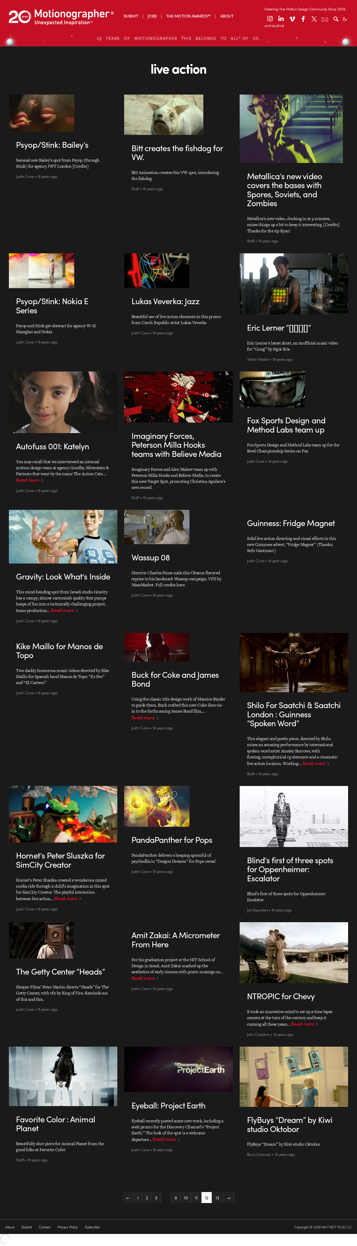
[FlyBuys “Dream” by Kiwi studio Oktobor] (294, 1077)
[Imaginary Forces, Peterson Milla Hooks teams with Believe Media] (178, 397)
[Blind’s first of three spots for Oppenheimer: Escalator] (294, 816)
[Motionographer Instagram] (270, 18)
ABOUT (226, 16)
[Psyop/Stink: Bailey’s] (63, 113)
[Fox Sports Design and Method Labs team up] (294, 389)
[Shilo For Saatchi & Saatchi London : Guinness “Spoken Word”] (294, 662)
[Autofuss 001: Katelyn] (63, 402)
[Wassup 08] (178, 527)
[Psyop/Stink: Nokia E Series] (63, 270)
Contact (44, 1227)
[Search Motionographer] (336, 18)
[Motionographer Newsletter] (325, 18)
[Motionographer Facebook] (303, 18)
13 (217, 1197)
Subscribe (92, 1227)
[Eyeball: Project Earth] (178, 1069)
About (9, 1227)
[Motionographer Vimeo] (292, 18)
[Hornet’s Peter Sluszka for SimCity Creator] (63, 814)
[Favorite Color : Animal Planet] (63, 1076)
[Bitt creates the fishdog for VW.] (178, 115)
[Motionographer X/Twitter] (314, 18)
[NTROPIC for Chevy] (294, 952)
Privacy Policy (67, 1227)
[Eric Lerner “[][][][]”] (294, 284)
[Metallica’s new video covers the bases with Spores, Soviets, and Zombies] (294, 129)
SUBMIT (131, 16)
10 (186, 1197)
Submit (26, 1227)
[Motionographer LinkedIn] (281, 18)
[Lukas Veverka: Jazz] (178, 270)
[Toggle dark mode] (344, 18)
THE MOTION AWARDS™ (188, 16)
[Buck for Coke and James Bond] (178, 647)
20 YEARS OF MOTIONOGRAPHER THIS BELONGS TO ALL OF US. (178, 38)
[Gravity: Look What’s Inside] (63, 536)
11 (196, 1197)
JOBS (152, 16)
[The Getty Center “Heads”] (63, 940)
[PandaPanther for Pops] (178, 806)
